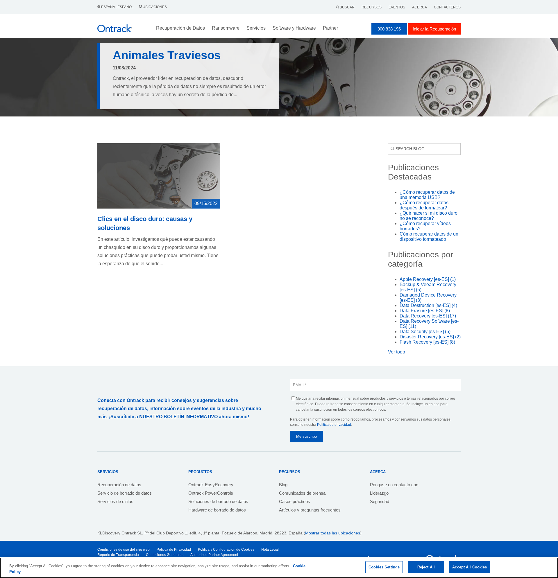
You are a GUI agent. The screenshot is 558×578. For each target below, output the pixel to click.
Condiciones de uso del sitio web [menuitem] (123, 550)
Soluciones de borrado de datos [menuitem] (218, 501)
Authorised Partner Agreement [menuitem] (214, 555)
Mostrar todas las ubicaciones (332, 533)
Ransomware (225, 28)
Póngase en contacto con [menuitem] (394, 484)
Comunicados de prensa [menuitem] (302, 493)
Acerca (419, 7)
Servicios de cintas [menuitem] (115, 501)
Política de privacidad (334, 425)
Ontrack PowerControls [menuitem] (210, 493)
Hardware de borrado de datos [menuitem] (217, 509)
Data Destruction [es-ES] (428, 305)
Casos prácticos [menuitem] (294, 501)
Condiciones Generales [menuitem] (164, 555)
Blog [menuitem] (283, 484)
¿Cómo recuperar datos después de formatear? (424, 205)
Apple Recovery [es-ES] (428, 279)
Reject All (426, 567)
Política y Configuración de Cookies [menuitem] (226, 550)
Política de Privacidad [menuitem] (174, 550)
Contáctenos (447, 7)
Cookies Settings (384, 567)
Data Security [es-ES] (425, 331)
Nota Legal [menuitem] (270, 550)
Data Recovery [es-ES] (428, 315)
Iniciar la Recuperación (434, 28)
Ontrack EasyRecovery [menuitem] (210, 484)
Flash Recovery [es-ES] (427, 342)
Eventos (397, 7)
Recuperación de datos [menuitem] (119, 484)
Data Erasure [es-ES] (425, 310)
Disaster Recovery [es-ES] (430, 336)
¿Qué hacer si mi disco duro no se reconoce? (428, 216)
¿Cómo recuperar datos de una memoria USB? (427, 195)
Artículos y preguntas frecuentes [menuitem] (310, 509)
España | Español (117, 7)
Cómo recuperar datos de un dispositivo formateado (429, 236)
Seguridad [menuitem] (379, 501)
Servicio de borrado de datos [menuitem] (124, 493)
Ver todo (396, 351)
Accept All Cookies (469, 567)
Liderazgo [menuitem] (379, 493)
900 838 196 (389, 28)
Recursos (372, 7)
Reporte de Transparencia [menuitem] (118, 555)
